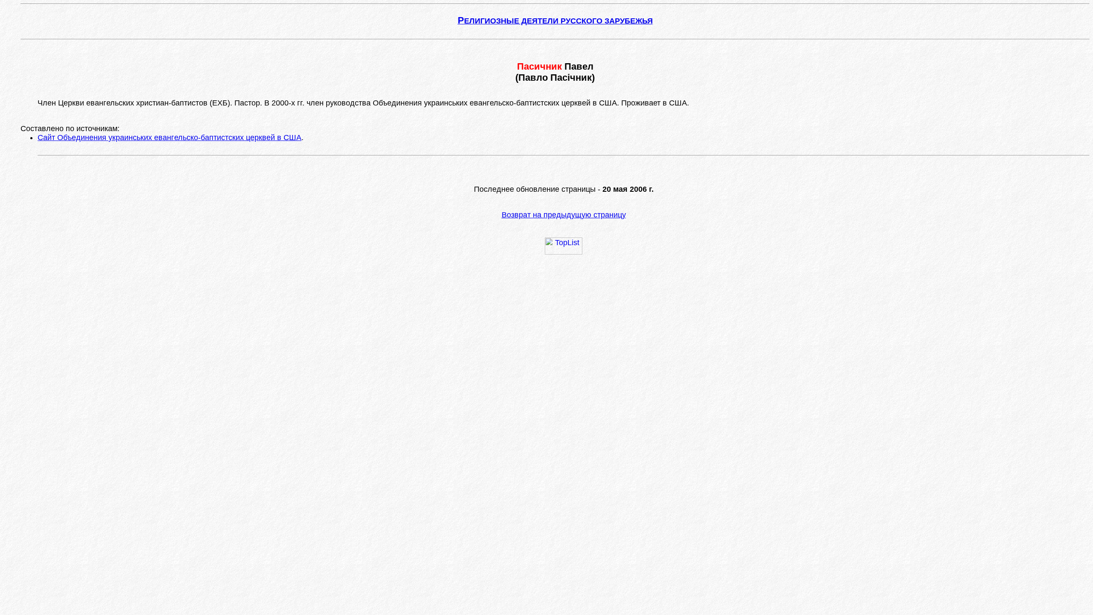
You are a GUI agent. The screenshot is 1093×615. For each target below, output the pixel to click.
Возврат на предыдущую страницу (564, 215)
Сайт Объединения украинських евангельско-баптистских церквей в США (169, 137)
